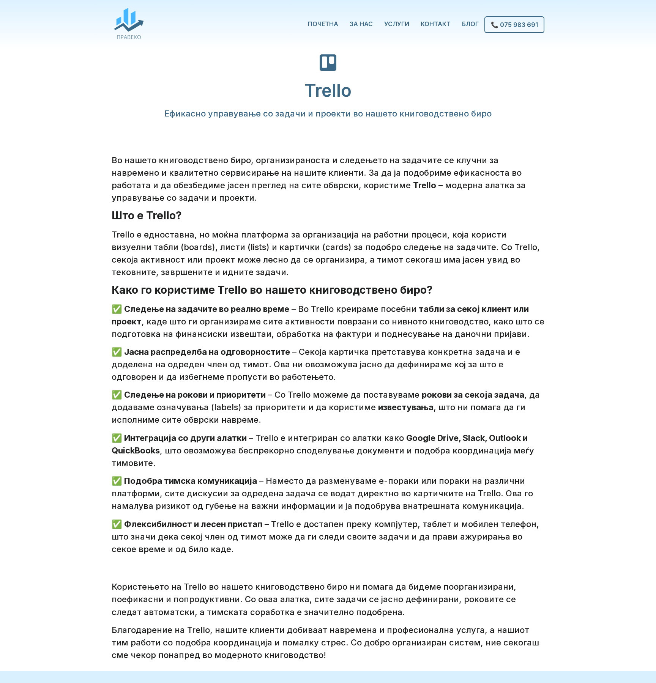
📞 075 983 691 (514, 24)
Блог (470, 24)
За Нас (361, 24)
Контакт (436, 24)
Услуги (396, 24)
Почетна (323, 24)
